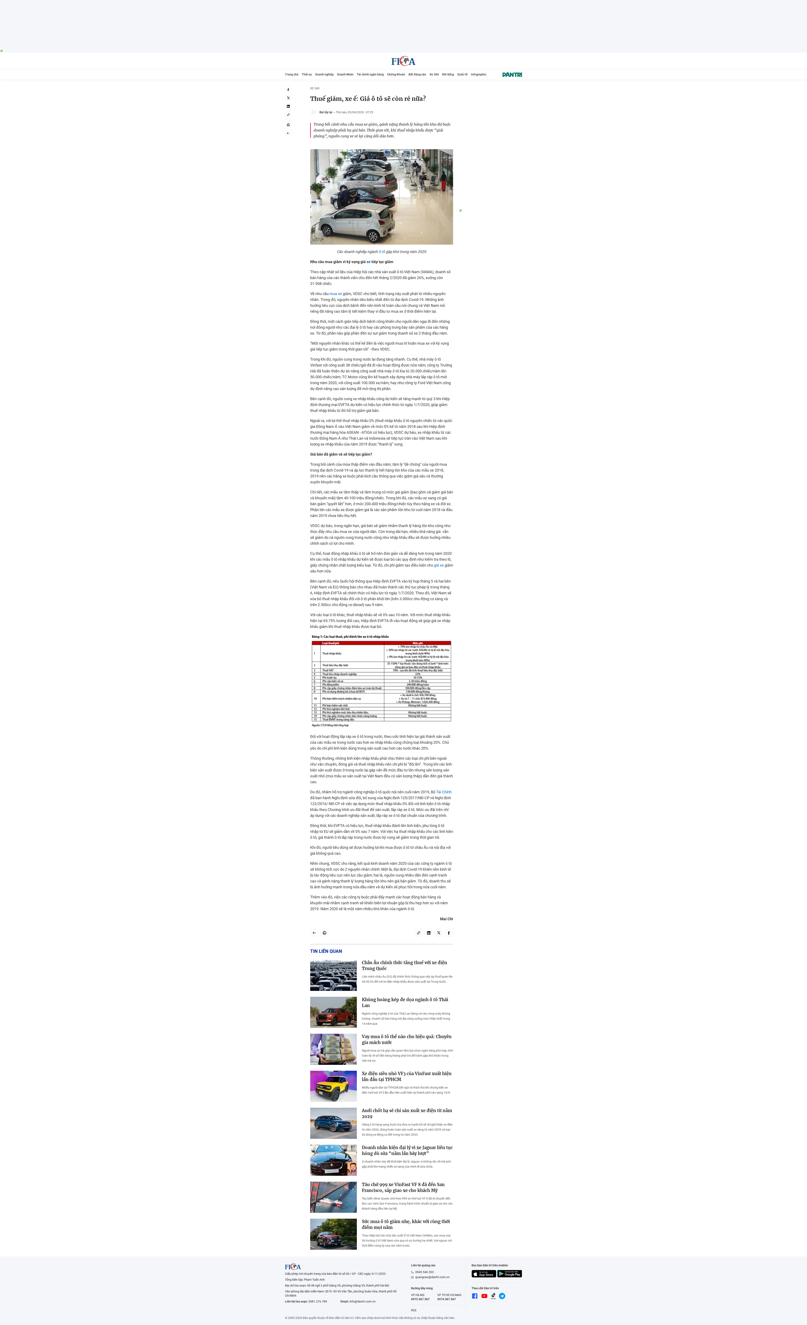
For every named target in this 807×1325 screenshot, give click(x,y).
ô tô (382, 251)
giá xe (439, 565)
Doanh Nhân (345, 74)
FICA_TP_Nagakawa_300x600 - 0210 (490, 89)
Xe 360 (434, 74)
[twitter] (288, 98)
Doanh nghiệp (324, 74)
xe (369, 262)
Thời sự (307, 74)
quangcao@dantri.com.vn (432, 1277)
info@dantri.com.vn (362, 1301)
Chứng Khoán (396, 74)
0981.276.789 (318, 1301)
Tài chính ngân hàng (370, 74)
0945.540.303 (424, 1272)
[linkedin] (288, 106)
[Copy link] (288, 114)
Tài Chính (444, 792)
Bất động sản (417, 74)
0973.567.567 (420, 1299)
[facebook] (288, 89)
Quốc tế (462, 74)
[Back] (288, 133)
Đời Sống (448, 74)
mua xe (336, 293)
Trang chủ (291, 74)
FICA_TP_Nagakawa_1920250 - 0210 (403, 2)
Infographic (478, 74)
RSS (413, 1310)
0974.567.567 (446, 1299)
